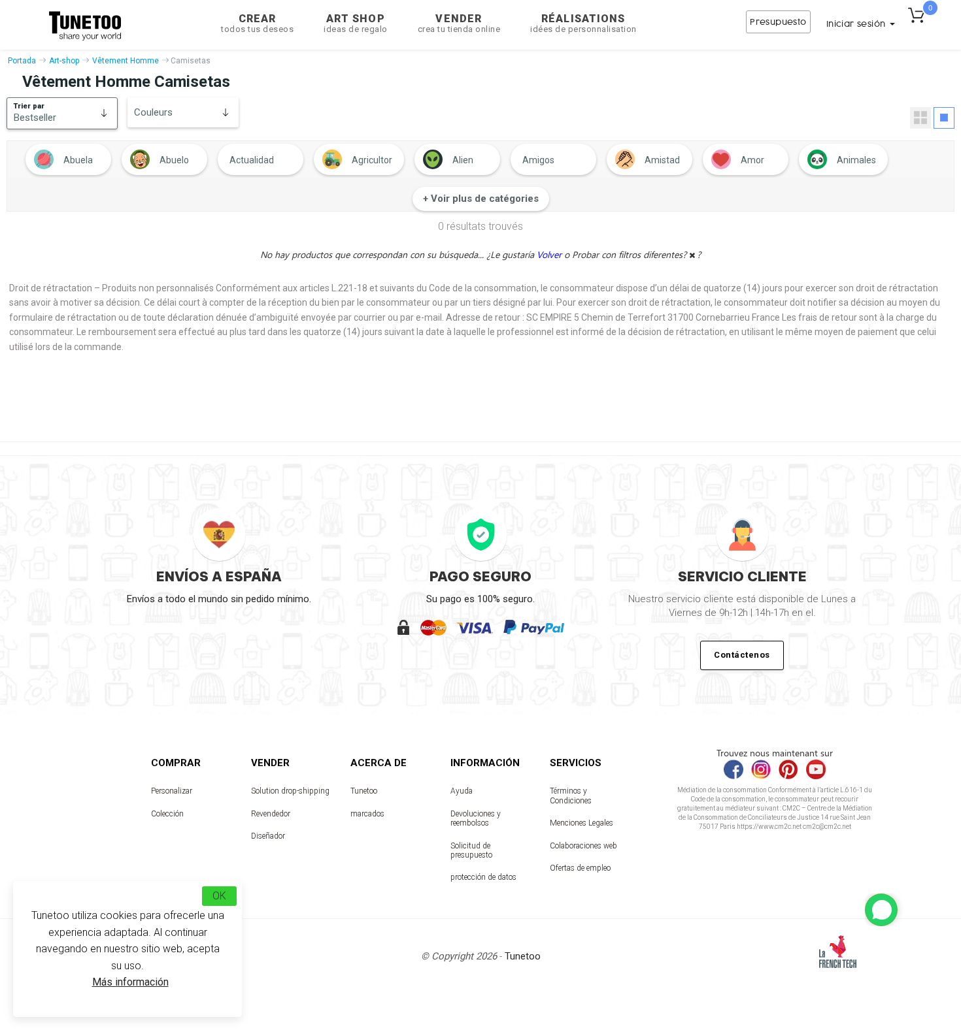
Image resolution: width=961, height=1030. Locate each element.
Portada (22, 60)
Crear (257, 23)
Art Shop (356, 23)
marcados (367, 813)
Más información (130, 982)
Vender (459, 23)
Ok (219, 896)
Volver (550, 254)
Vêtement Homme (125, 60)
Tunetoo (363, 791)
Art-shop (64, 60)
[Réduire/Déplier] (881, 909)
